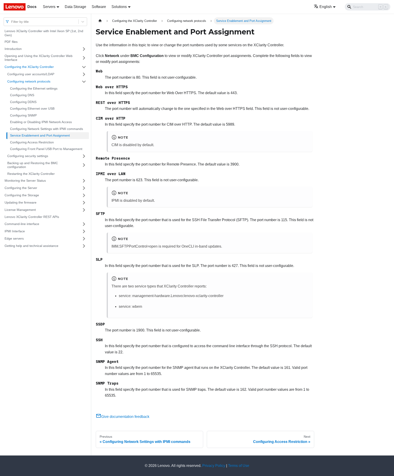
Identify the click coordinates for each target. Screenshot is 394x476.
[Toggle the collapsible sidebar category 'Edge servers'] (84, 238)
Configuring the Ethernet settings (33, 88)
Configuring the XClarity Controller (29, 67)
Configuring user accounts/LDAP (30, 74)
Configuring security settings (27, 156)
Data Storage (75, 7)
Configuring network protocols (28, 81)
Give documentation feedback (125, 417)
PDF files (11, 42)
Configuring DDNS (23, 102)
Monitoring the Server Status (25, 180)
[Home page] (100, 20)
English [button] (325, 7)
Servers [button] (49, 7)
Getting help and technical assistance (31, 246)
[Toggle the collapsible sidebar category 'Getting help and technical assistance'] (84, 246)
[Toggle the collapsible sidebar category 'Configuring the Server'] (84, 188)
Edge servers (14, 238)
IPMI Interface (15, 231)
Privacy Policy (213, 466)
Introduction (13, 49)
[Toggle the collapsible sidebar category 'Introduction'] (84, 49)
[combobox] (11, 21)
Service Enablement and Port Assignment (40, 135)
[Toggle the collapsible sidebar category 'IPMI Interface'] (84, 231)
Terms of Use (238, 466)
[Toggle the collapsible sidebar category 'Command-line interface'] (84, 224)
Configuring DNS (22, 95)
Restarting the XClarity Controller (31, 174)
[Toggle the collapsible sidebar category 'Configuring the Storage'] (84, 195)
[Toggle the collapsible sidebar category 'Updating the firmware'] (84, 202)
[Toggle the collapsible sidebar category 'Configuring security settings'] (84, 156)
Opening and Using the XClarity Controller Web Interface (39, 58)
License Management (20, 210)
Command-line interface (22, 224)
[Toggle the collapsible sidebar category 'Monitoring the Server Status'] (84, 180)
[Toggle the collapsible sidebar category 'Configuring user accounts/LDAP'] (84, 74)
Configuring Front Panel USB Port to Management (46, 149)
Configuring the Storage (22, 195)
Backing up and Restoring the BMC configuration (32, 165)
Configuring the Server (21, 188)
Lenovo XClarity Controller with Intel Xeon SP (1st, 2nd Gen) (44, 33)
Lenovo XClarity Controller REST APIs (32, 217)
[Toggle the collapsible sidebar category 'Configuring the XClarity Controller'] (84, 67)
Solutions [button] (119, 7)
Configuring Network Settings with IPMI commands (46, 129)
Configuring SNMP (23, 115)
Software (99, 7)
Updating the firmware (20, 202)
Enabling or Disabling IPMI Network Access (41, 122)
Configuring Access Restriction (32, 142)
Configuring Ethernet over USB (32, 108)
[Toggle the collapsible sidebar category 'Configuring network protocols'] (84, 81)
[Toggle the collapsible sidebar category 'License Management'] (84, 210)
